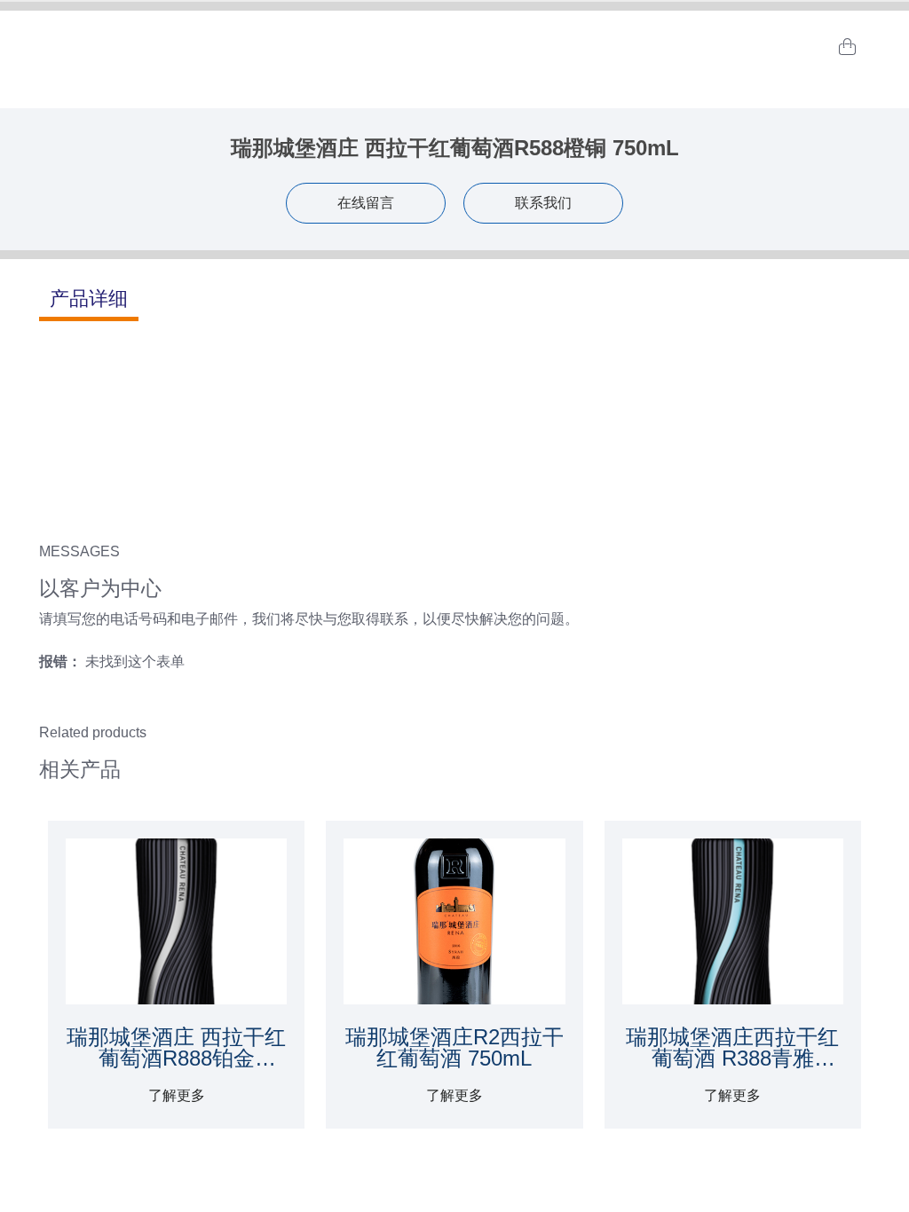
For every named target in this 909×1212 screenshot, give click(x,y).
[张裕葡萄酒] (454, 47)
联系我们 (543, 202)
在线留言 (365, 202)
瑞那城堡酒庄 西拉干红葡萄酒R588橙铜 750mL (455, 148)
